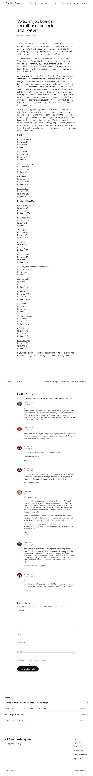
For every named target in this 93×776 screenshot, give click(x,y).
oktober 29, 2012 (28, 542)
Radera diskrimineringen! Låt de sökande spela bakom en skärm (64, 381)
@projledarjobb (23, 242)
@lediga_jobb (23, 266)
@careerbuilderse (24, 217)
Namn (19, 634)
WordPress (85, 770)
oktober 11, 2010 (28, 446)
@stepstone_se (24, 205)
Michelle (26, 493)
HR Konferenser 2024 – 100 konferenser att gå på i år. (27, 709)
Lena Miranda (27, 430)
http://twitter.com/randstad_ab (48, 452)
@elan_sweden (24, 254)
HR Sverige (26, 35)
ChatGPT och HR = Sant (15, 720)
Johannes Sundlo (28, 470)
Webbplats (20, 651)
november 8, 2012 (28, 574)
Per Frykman (27, 404)
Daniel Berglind (28, 449)
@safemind (70, 122)
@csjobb (21, 291)
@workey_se (22, 230)
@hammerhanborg (25, 125)
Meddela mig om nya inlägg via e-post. (29, 664)
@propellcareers (58, 122)
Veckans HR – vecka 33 (15, 381)
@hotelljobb (22, 303)
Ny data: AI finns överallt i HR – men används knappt (26, 703)
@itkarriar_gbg (23, 340)
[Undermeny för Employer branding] (79, 3)
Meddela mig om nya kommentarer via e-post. (32, 660)
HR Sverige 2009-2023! (15, 714)
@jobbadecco (39, 125)
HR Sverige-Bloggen (13, 3)
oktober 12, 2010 (28, 468)
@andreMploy (55, 125)
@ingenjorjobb (23, 279)
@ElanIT (20, 328)
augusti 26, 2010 (28, 402)
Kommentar (21, 610)
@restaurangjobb (24, 316)
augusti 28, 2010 (28, 427)
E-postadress (21, 643)
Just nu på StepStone (29, 545)
